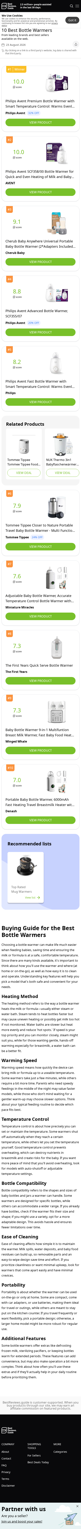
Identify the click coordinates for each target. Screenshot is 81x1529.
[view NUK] (62, 444)
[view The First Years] (17, 648)
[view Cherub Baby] (17, 223)
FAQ (4, 1465)
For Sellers (34, 1455)
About (5, 1451)
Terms (5, 1479)
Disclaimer (8, 1485)
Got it (72, 20)
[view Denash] (17, 782)
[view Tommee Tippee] (23, 444)
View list (30, 897)
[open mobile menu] (77, 6)
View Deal (24, 473)
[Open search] (71, 6)
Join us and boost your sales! (22, 1521)
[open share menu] (75, 44)
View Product (40, 122)
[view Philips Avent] (19, 83)
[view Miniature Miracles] (17, 578)
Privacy (6, 1472)
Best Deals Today (38, 1462)
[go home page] (9, 6)
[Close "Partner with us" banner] (77, 1506)
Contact (6, 1458)
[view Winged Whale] (17, 712)
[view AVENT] (19, 154)
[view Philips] (17, 363)
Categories (60, 1451)
